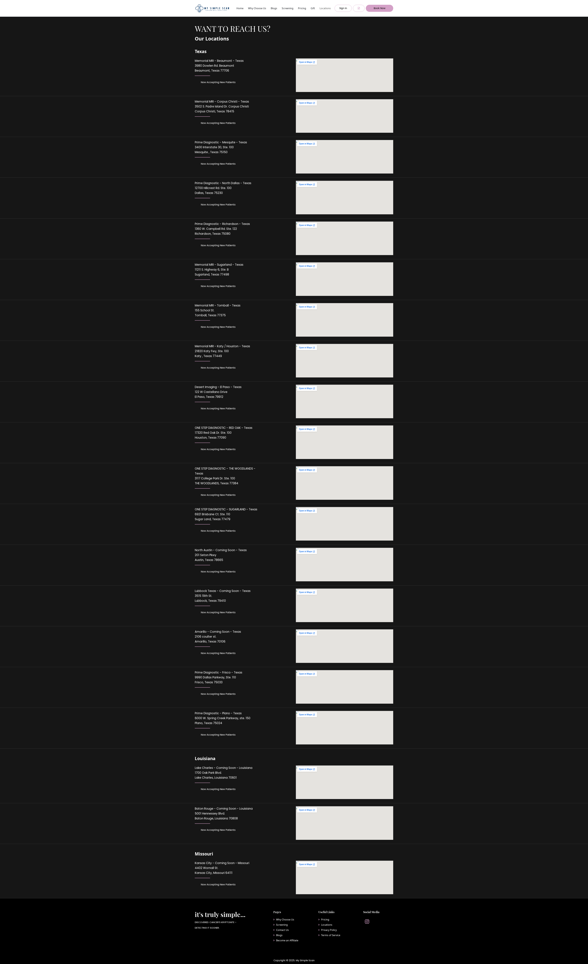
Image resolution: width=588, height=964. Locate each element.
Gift (313, 8)
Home (239, 8)
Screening (287, 8)
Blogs (274, 8)
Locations (325, 8)
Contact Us (282, 930)
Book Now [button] (379, 8)
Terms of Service (330, 935)
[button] (359, 8)
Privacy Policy (329, 930)
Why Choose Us (257, 8)
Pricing (302, 8)
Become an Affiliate (287, 940)
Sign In (343, 8)
